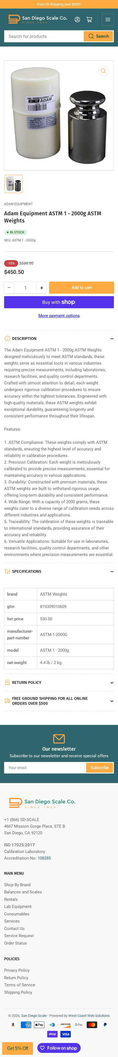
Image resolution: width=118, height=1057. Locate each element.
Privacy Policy (17, 970)
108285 (44, 858)
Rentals (11, 899)
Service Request (19, 935)
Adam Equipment (18, 204)
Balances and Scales (23, 892)
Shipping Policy (18, 992)
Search (102, 36)
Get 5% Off (17, 1048)
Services (12, 921)
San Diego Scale (34, 1016)
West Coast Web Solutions (89, 1016)
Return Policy (16, 977)
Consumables (16, 914)
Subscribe (100, 767)
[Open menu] (108, 19)
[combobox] (59, 36)
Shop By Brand (17, 884)
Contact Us (14, 928)
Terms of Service (19, 984)
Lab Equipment (18, 906)
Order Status (15, 943)
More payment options (59, 315)
